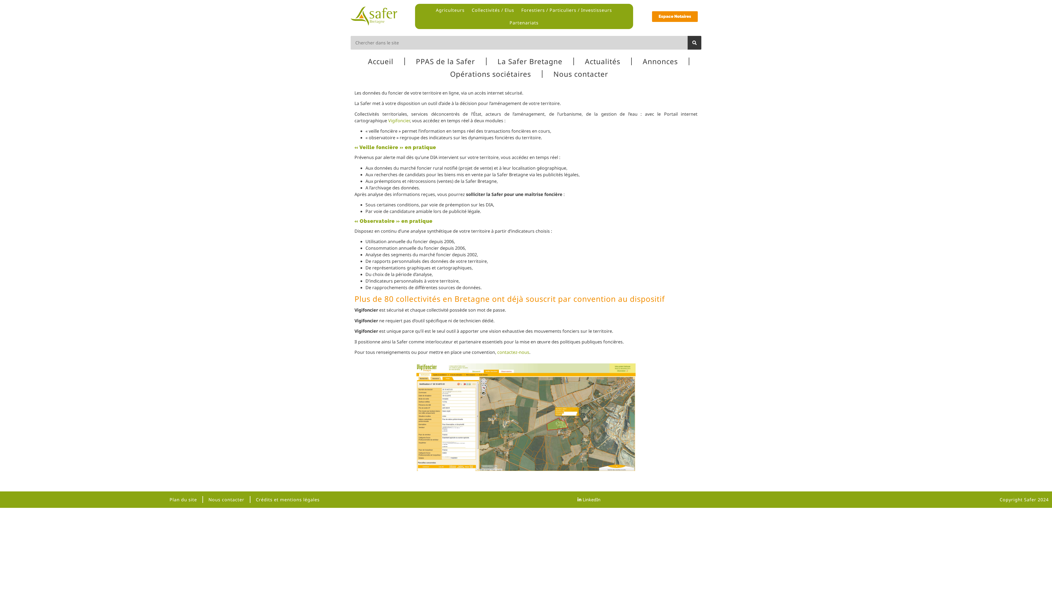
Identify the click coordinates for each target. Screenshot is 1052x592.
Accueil (380, 61)
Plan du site (183, 500)
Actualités (602, 61)
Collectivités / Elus (493, 10)
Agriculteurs (450, 10)
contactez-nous (513, 352)
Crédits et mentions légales (288, 500)
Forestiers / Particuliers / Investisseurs (566, 10)
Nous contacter (580, 74)
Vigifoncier (399, 121)
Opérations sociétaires (490, 74)
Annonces (660, 61)
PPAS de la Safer (445, 61)
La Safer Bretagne (530, 61)
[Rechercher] (694, 43)
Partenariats (524, 23)
